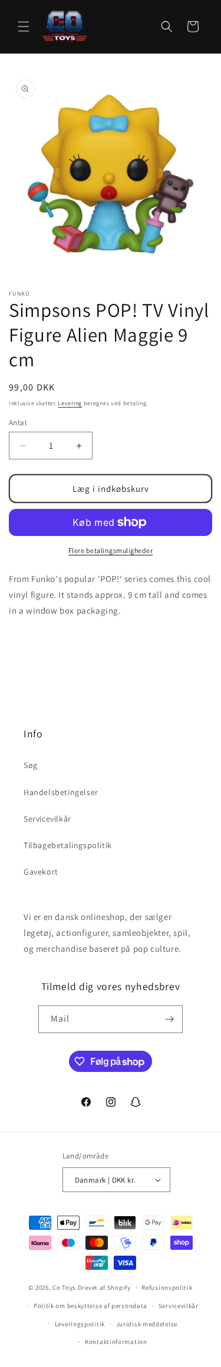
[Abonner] (169, 1019)
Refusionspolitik (166, 1287)
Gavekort (41, 871)
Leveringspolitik (80, 1324)
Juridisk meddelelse (146, 1324)
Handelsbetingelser (61, 792)
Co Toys (64, 1287)
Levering (70, 403)
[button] (24, 26)
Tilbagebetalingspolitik (68, 845)
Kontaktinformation (116, 1342)
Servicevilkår (47, 818)
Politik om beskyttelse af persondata (90, 1306)
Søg (31, 765)
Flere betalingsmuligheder (110, 550)
